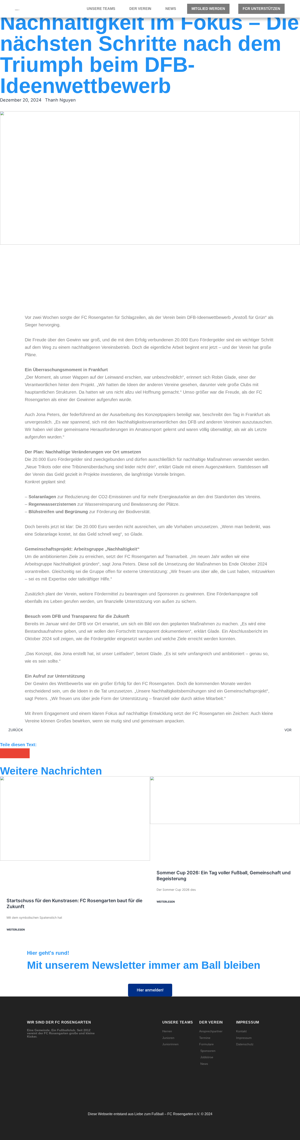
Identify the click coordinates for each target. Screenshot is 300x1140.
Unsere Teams (101, 9)
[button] (5, 753)
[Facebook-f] (145, 1095)
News (170, 9)
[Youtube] (164, 1095)
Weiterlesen (16, 929)
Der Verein (140, 9)
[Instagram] (135, 1095)
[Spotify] (154, 1095)
